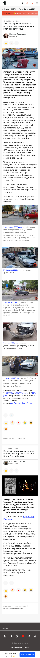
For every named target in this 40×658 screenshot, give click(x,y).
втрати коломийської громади (13, 608)
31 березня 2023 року (12, 270)
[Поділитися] (11, 43)
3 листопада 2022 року (12, 227)
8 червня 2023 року (10, 343)
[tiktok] (29, 636)
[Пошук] (32, 3)
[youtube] (23, 636)
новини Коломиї (8, 438)
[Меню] (37, 3)
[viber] (17, 636)
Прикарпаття (21, 438)
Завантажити (27, 654)
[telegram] (11, 636)
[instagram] (35, 636)
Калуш (27, 647)
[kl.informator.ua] (5, 3)
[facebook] (5, 636)
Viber (26, 393)
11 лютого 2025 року (11, 378)
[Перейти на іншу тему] (26, 3)
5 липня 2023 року (10, 302)
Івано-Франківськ (16, 647)
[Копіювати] (16, 43)
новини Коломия (20, 606)
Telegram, (18, 393)
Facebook (9, 393)
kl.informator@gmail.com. (21, 403)
